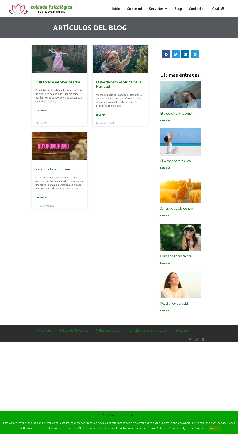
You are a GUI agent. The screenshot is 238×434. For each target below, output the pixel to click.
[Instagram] (196, 339)
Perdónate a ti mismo (53, 169)
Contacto (196, 9)
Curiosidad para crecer (175, 256)
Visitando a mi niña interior (57, 82)
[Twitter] (189, 339)
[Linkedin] (203, 339)
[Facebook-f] (183, 339)
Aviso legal (44, 330)
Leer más (40, 110)
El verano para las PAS (175, 161)
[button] (234, 8)
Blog (178, 9)
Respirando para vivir (174, 303)
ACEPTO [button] (214, 428)
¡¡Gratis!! (217, 9)
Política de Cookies (108, 330)
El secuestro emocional (176, 113)
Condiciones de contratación (148, 330)
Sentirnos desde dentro (176, 208)
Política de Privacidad (74, 330)
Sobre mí (134, 9)
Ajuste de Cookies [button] (193, 428)
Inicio (116, 9)
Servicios (156, 9)
